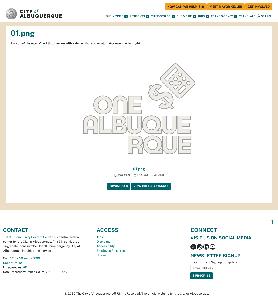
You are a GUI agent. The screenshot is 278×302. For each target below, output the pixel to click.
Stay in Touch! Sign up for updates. (215, 262)
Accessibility (106, 246)
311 (12, 258)
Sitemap (103, 255)
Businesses (114, 16)
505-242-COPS (56, 272)
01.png (139, 169)
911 (25, 267)
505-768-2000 (29, 258)
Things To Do (161, 16)
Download (119, 186)
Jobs (201, 16)
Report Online (13, 263)
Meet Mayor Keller (226, 7)
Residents (137, 16)
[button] (247, 16)
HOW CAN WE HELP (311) (185, 7)
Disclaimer (104, 241)
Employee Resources (111, 250)
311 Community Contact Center (31, 237)
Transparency (222, 16)
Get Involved (259, 7)
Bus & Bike (184, 16)
